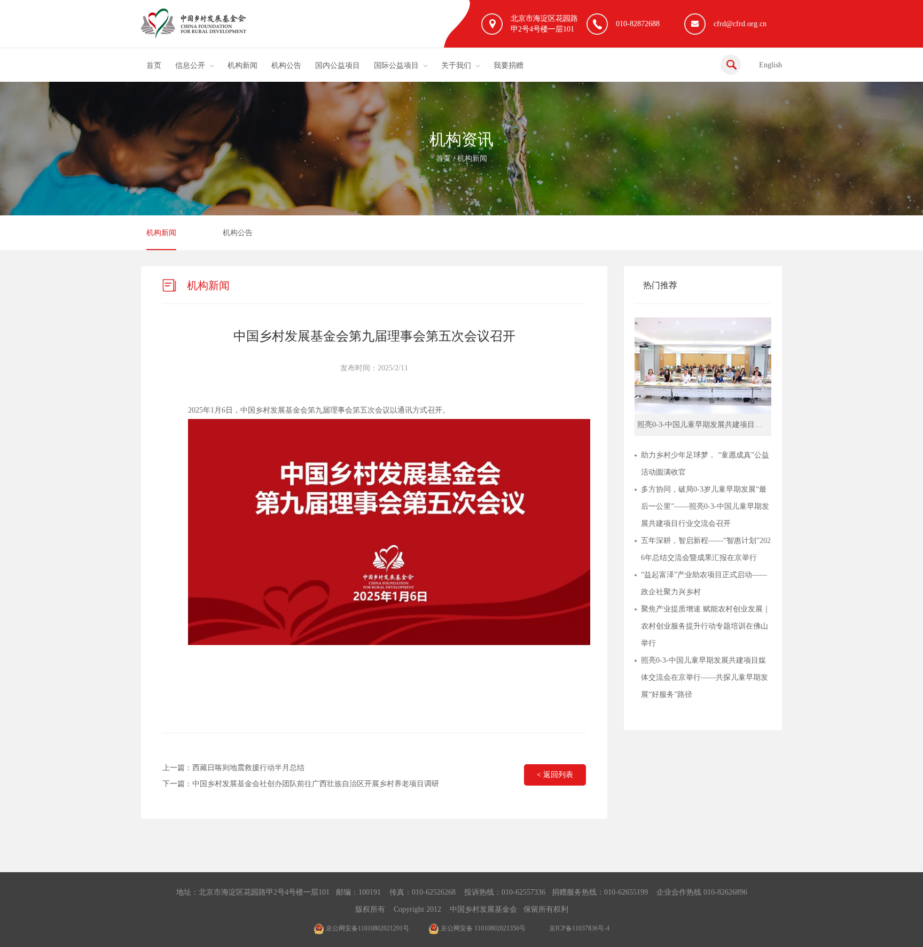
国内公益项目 (337, 65)
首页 (153, 65)
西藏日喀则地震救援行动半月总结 (248, 768)
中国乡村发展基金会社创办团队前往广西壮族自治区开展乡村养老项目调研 (315, 784)
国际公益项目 (396, 65)
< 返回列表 (555, 775)
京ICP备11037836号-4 (579, 928)
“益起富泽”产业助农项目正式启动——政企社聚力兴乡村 (704, 583)
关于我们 (456, 65)
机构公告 (286, 65)
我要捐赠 (508, 65)
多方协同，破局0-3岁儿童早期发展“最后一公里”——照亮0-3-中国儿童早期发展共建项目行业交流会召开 (705, 506)
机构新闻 (242, 65)
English (770, 65)
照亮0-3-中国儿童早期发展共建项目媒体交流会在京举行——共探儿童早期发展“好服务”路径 (704, 677)
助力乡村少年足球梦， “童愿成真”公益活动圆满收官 (705, 463)
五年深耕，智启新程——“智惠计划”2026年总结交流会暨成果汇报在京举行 (706, 549)
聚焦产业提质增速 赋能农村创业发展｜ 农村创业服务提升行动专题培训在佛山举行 (705, 626)
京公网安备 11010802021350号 (482, 928)
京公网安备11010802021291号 (366, 928)
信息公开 (190, 65)
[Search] (731, 65)
